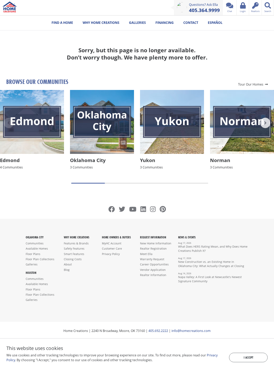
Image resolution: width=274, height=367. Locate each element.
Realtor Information (153, 275)
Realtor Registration (153, 248)
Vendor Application (153, 270)
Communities (35, 243)
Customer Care (112, 248)
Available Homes (37, 248)
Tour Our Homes (251, 84)
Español (215, 22)
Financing (164, 22)
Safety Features (74, 248)
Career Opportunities (154, 264)
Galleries (137, 22)
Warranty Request (152, 259)
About (68, 264)
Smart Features (74, 254)
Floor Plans (33, 254)
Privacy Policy (111, 254)
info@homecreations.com (191, 331)
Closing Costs (73, 259)
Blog (67, 270)
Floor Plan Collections (40, 259)
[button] (265, 123)
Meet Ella (146, 254)
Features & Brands (76, 243)
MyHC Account (111, 243)
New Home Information (155, 243)
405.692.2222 (158, 331)
